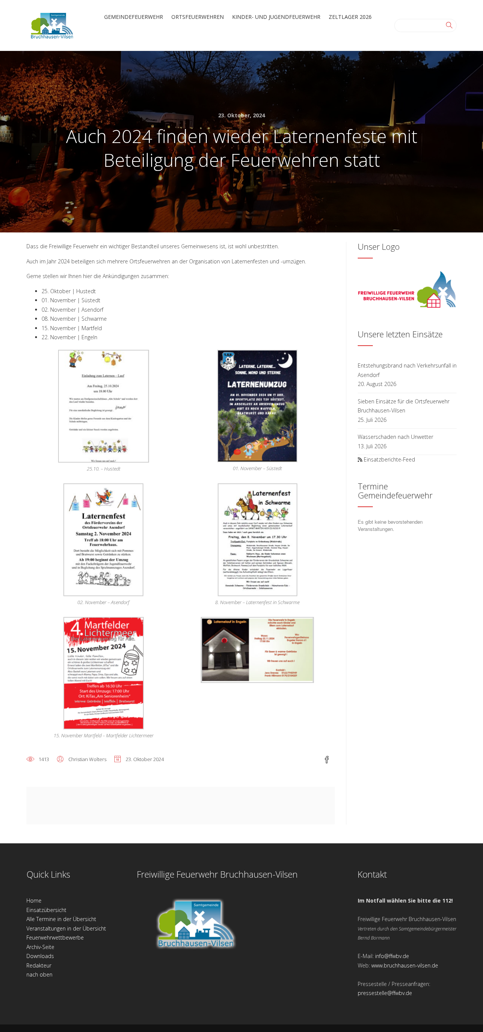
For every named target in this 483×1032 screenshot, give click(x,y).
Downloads (40, 956)
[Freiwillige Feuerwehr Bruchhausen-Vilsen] (52, 25)
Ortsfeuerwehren (197, 16)
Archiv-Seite (40, 946)
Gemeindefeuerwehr (133, 16)
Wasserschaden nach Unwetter (395, 436)
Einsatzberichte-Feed (389, 459)
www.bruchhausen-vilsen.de (404, 965)
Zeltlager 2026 (350, 16)
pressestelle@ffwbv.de (385, 993)
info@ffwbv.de (392, 956)
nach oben (39, 974)
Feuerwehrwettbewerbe (55, 937)
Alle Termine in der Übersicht (61, 919)
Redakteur (38, 965)
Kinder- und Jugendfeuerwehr (276, 16)
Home (34, 900)
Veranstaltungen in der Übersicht (66, 928)
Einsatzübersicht (46, 910)
